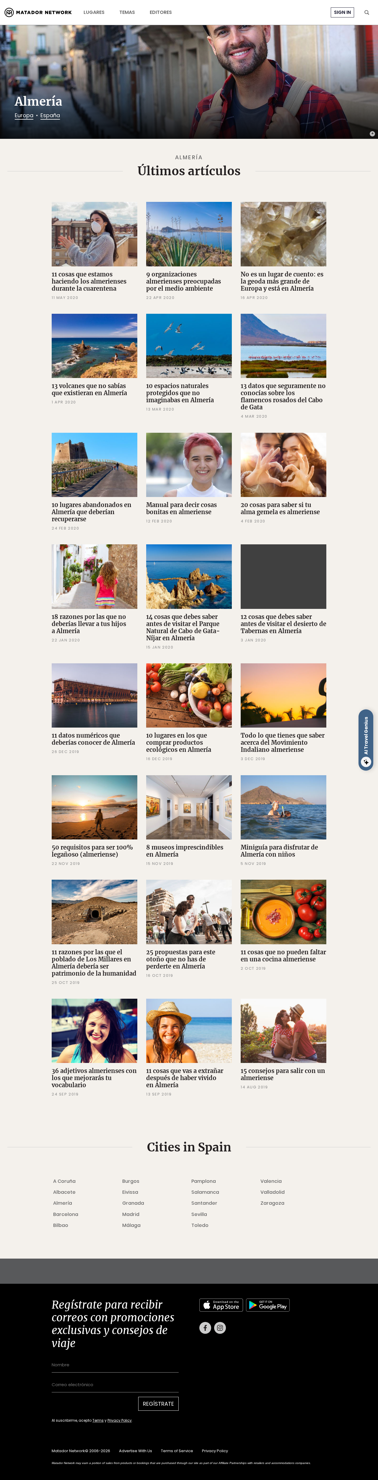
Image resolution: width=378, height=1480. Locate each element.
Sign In (342, 12)
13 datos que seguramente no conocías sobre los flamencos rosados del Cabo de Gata (283, 396)
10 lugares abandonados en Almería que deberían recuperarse (91, 512)
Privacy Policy (119, 1420)
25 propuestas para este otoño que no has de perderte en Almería (180, 959)
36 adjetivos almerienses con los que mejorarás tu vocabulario (94, 1078)
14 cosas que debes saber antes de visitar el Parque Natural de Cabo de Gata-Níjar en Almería (183, 627)
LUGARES (94, 12)
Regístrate (158, 1403)
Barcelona (65, 1214)
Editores (161, 12)
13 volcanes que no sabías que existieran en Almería (89, 389)
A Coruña (64, 1181)
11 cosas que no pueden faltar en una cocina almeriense (283, 955)
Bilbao (60, 1225)
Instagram (220, 1328)
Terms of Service (177, 1451)
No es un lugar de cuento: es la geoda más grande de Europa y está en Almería (282, 281)
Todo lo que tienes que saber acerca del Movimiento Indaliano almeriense (283, 742)
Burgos (130, 1181)
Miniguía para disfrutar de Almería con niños (279, 851)
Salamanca (205, 1192)
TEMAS (127, 12)
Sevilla (199, 1214)
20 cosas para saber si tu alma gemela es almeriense (280, 508)
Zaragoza (272, 1203)
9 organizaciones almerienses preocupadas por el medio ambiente (183, 281)
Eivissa (130, 1192)
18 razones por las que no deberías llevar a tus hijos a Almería (89, 624)
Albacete (64, 1192)
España (50, 115)
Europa (24, 115)
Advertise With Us (135, 1451)
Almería (62, 1203)
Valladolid (272, 1192)
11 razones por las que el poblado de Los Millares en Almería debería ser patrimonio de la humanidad (94, 962)
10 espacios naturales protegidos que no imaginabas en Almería (180, 393)
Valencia (271, 1181)
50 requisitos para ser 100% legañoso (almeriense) (92, 851)
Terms (98, 1420)
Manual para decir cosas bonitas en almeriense (181, 508)
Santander (204, 1203)
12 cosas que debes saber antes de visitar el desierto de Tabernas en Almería (283, 624)
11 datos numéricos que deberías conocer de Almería (93, 739)
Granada (133, 1203)
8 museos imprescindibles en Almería (184, 851)
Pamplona (203, 1181)
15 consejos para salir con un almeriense (283, 1074)
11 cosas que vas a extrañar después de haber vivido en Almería (184, 1078)
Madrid (130, 1214)
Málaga (131, 1225)
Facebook (205, 1328)
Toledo (199, 1225)
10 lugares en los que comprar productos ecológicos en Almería (178, 742)
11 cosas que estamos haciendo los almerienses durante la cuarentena (89, 281)
